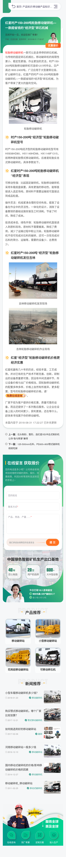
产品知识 (27, 6)
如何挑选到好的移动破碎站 (20, 729)
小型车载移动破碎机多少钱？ (22, 693)
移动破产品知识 (41, 6)
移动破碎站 (18, 640)
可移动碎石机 (48, 669)
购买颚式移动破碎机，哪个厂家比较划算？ (23, 713)
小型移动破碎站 (48, 640)
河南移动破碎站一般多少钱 (20, 747)
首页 (18, 6)
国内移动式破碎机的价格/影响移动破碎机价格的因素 (23, 767)
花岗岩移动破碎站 (18, 669)
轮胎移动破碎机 (14, 52)
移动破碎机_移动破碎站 (18, 783)
